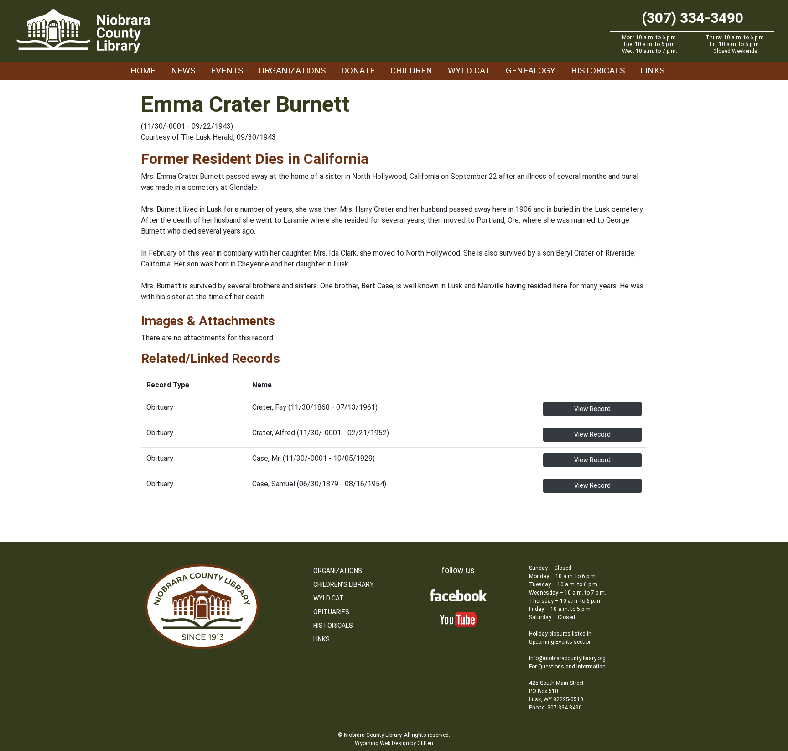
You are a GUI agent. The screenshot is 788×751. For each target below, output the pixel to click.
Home (143, 70)
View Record (592, 408)
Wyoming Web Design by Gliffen (394, 743)
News (183, 70)
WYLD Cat (469, 70)
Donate (358, 70)
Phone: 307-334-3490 (555, 707)
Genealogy (530, 70)
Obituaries (331, 611)
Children (411, 70)
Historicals (598, 70)
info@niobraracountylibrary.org (567, 658)
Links (652, 70)
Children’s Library (343, 584)
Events (227, 70)
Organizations (292, 70)
